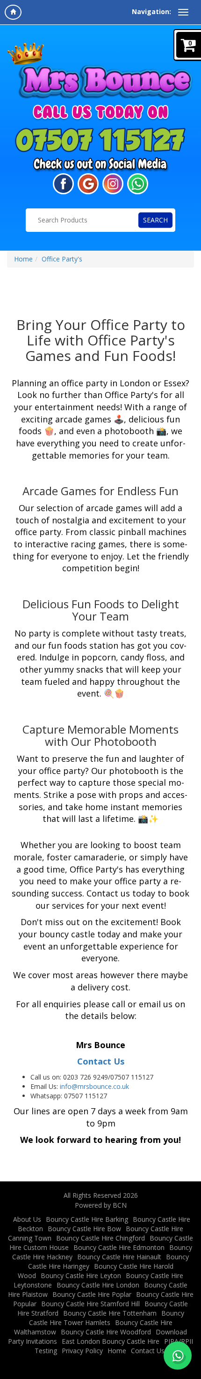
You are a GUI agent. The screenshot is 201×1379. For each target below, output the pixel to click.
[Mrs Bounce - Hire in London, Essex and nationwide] (100, 71)
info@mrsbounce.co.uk (94, 1086)
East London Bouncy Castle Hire (110, 1341)
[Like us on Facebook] (63, 182)
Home (23, 258)
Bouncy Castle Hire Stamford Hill (90, 1303)
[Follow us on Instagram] (112, 182)
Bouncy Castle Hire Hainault (119, 1256)
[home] (13, 12)
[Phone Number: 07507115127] (100, 139)
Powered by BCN (101, 1205)
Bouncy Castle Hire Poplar (91, 1294)
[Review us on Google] (88, 182)
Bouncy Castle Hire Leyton (81, 1275)
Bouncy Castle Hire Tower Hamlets (106, 1318)
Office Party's (62, 258)
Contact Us (100, 1061)
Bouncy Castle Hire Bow (84, 1228)
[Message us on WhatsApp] (137, 182)
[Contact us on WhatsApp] (178, 1355)
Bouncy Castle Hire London (98, 1284)
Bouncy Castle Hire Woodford (106, 1331)
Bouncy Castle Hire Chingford (100, 1237)
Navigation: (151, 11)
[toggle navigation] (183, 12)
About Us (27, 1219)
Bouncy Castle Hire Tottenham (110, 1313)
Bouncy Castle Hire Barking (87, 1219)
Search (155, 219)
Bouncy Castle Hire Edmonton (119, 1247)
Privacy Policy (82, 1350)
